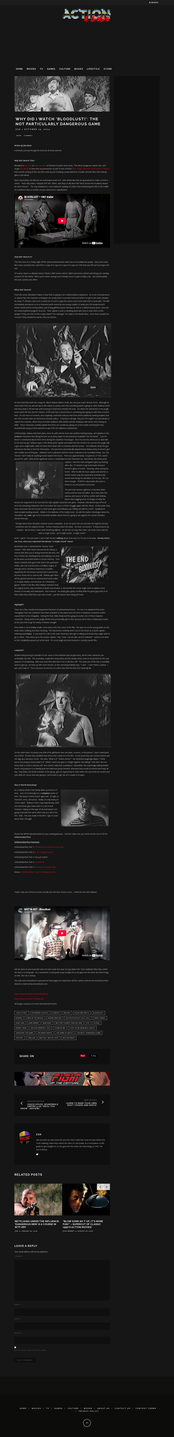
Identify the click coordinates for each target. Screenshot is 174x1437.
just (26, 165)
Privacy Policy (89, 1411)
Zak (18, 129)
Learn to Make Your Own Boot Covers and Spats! (81, 1104)
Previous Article (36, 1101)
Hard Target (100, 1018)
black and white (82, 1013)
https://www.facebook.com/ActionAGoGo (31, 994)
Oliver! (96, 1023)
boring (19, 1018)
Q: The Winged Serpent (44, 852)
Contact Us (122, 1408)
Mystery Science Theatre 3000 (69, 1023)
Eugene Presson (55, 1018)
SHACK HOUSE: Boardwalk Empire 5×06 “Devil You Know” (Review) (39, 1106)
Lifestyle (93, 69)
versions (42, 165)
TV (41, 69)
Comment (18, 1256)
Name (17, 1304)
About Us (103, 1408)
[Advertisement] (87, 44)
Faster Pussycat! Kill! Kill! (78, 1018)
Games (51, 69)
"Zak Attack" (21, 1013)
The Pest (20, 1038)
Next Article (90, 1100)
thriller (31, 1038)
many (36, 165)
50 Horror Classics (40, 1013)
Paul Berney (69, 1231)
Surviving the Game (24, 1033)
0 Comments (28, 135)
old (87, 1023)
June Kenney (34, 1023)
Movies (31, 69)
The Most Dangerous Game (89, 1033)
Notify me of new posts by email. (30, 1350)
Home (19, 69)
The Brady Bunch (44, 1033)
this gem (23, 168)
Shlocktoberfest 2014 (40, 1028)
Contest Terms (146, 1408)
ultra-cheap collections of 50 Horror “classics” (91, 168)
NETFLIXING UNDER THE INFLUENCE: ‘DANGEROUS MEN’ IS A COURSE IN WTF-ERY (37, 1224)
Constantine (39, 862)
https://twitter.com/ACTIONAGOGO (29, 999)
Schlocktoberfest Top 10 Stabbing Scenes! (38, 872)
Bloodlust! (98, 1013)
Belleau (67, 1013)
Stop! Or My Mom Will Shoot (82, 1028)
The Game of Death (64, 1033)
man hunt (47, 1023)
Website (18, 1333)
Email (17, 1319)
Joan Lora (20, 1023)
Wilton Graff (69, 1038)
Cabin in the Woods (35, 1018)
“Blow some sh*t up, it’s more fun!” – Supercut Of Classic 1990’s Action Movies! (83, 1224)
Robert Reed (21, 1028)
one (29, 165)
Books (78, 69)
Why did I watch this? (49, 1038)
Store (108, 69)
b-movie (56, 1013)
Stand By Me (60, 1028)
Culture (65, 69)
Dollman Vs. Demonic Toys (45, 867)
